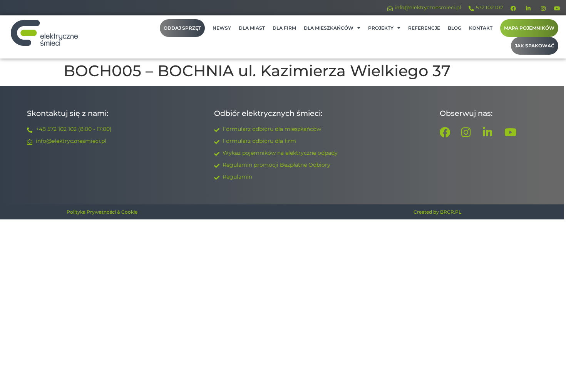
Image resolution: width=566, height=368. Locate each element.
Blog (454, 28)
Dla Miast (252, 28)
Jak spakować (534, 46)
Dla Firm (284, 28)
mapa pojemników (529, 28)
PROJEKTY (381, 28)
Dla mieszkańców (328, 28)
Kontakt (480, 28)
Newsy (222, 28)
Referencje (424, 28)
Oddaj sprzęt (182, 28)
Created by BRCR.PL (437, 212)
